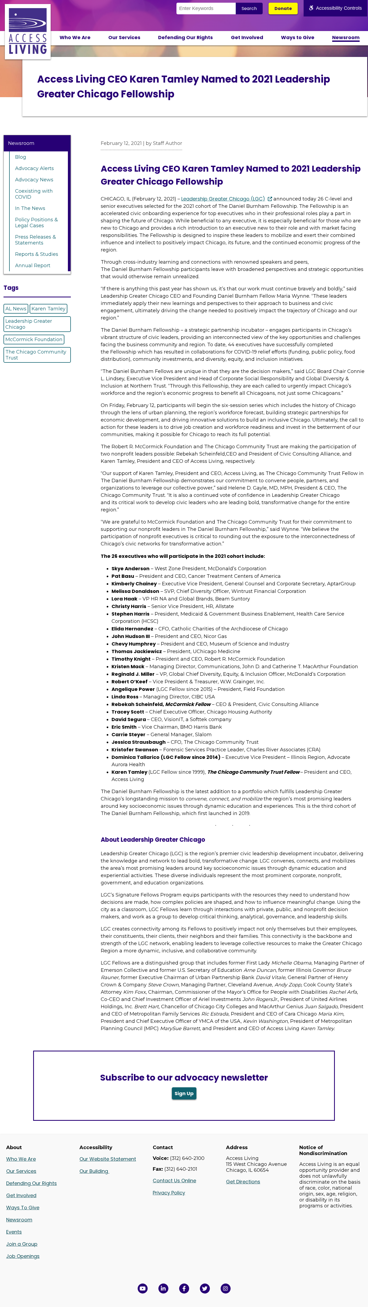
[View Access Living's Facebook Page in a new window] (184, 1289)
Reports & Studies (36, 254)
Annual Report (32, 266)
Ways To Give (22, 1207)
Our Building (94, 1171)
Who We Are (75, 37)
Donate (283, 8)
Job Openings (23, 1256)
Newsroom (346, 37)
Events (14, 1231)
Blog (20, 157)
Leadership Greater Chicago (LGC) (223, 198)
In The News (30, 208)
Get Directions (243, 1181)
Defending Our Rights (185, 37)
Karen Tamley (48, 309)
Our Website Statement (107, 1159)
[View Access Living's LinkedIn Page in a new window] (163, 1289)
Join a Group (21, 1244)
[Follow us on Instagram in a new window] (226, 1289)
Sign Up (184, 1093)
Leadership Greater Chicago (28, 324)
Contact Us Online (174, 1180)
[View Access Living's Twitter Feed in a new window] (205, 1289)
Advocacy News (34, 180)
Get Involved (247, 37)
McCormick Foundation (34, 339)
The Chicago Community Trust (35, 355)
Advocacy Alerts (34, 168)
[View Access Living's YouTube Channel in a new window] (143, 1289)
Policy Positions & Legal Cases (36, 223)
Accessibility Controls (339, 8)
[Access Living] (28, 52)
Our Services (124, 37)
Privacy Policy (169, 1192)
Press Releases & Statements (35, 240)
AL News (15, 309)
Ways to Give (297, 37)
